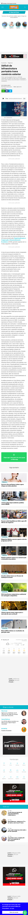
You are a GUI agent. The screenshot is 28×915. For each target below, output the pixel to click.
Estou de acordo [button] (14, 912)
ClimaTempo (24, 640)
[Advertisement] (14, 39)
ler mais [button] (12, 908)
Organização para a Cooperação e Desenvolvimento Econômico (13, 240)
